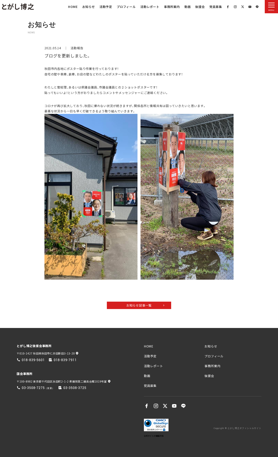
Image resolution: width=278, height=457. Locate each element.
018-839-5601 (33, 360)
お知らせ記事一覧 (139, 305)
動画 (187, 7)
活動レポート (149, 7)
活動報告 (77, 48)
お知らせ (88, 7)
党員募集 (215, 7)
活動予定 (105, 7)
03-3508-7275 (33, 388)
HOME (73, 7)
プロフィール (126, 7)
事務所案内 (172, 7)
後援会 (200, 7)
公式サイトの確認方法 (154, 436)
